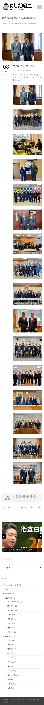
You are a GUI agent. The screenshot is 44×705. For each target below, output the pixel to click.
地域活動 (8, 636)
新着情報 (28, 70)
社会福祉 (10, 628)
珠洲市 (9, 645)
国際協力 (10, 615)
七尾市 (9, 640)
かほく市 (10, 658)
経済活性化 (11, 610)
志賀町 (9, 671)
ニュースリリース (20, 70)
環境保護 (10, 606)
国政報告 (8, 598)
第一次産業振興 (12, 602)
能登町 (9, 688)
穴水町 (9, 684)
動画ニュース (9, 589)
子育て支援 (11, 632)
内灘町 (9, 666)
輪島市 (9, 649)
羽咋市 (9, 653)
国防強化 (10, 619)
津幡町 (9, 662)
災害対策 (10, 623)
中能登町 (10, 679)
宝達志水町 (11, 675)
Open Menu (39, 7)
